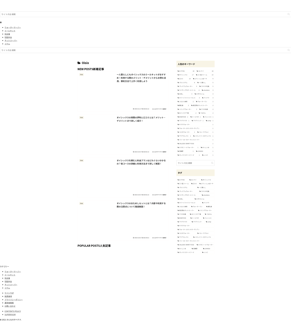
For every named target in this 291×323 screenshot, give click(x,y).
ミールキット (10, 274)
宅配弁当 (8, 281)
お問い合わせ (10, 306)
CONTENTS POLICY (13, 311)
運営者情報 (9, 302)
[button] (289, 14)
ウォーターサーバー (13, 271)
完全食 (7, 278)
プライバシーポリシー (14, 299)
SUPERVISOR (10, 314)
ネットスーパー (11, 284)
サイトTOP (9, 293)
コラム (7, 288)
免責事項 (8, 296)
